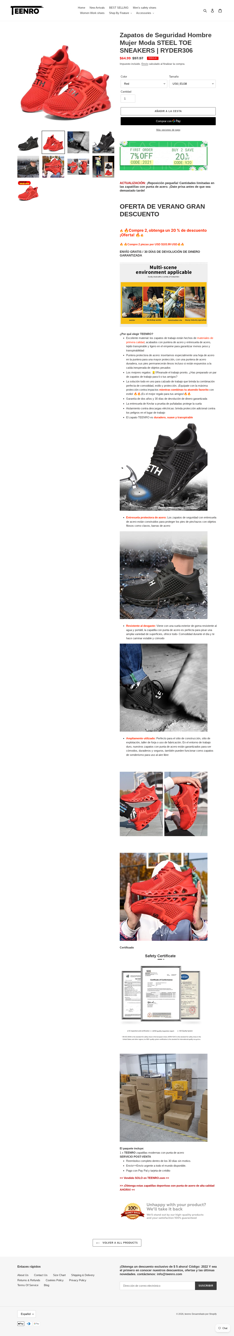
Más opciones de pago (168, 130)
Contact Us (41, 1275)
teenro (188, 1314)
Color (124, 76)
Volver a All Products (120, 1242)
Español (26, 1313)
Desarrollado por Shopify (204, 1314)
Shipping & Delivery (83, 1275)
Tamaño (174, 76)
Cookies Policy (55, 1280)
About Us (23, 1275)
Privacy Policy (77, 1280)
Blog (46, 1285)
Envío (144, 63)
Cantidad (126, 91)
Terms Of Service (27, 1285)
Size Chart (59, 1275)
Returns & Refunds (28, 1280)
